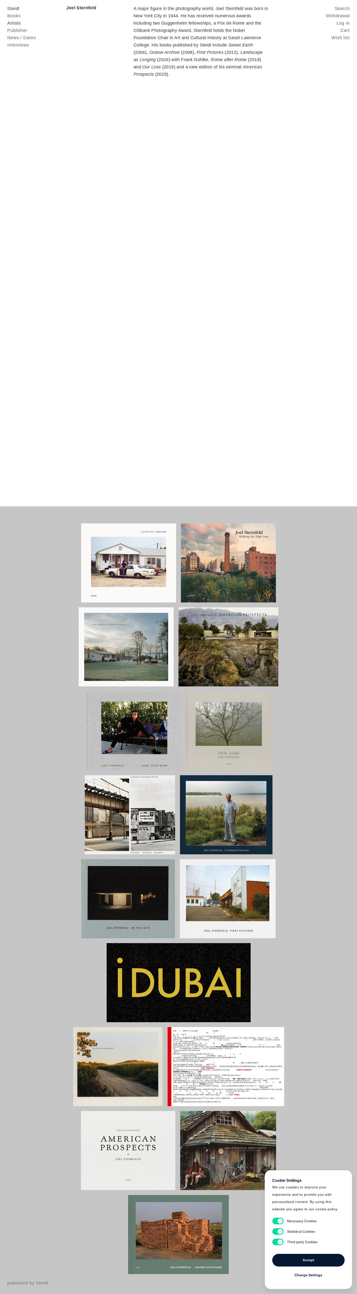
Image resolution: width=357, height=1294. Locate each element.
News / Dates (21, 37)
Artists (14, 23)
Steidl (13, 8)
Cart (345, 30)
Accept (308, 1260)
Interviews (18, 45)
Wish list (341, 37)
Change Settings (308, 1275)
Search (342, 8)
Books (14, 15)
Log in (343, 23)
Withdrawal (338, 15)
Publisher (17, 30)
